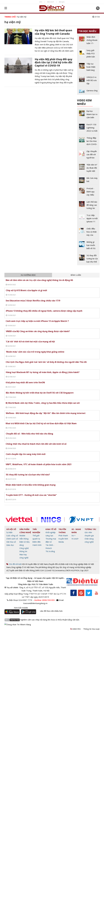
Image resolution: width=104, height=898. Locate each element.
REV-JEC (62, 2)
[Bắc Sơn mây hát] (88, 181)
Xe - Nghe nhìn (76, 531)
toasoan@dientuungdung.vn (35, 603)
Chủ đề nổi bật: (15, 564)
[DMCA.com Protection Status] (12, 619)
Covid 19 (50, 570)
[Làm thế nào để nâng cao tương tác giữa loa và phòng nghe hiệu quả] (88, 206)
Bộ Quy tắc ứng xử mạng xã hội (66, 567)
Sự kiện (9, 532)
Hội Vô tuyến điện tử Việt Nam (35, 564)
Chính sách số (12, 538)
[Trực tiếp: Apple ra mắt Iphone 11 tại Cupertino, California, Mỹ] (88, 219)
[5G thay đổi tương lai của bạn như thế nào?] (88, 258)
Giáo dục (10, 545)
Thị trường (50, 551)
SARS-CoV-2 (40, 570)
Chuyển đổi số (54, 564)
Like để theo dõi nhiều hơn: (51, 611)
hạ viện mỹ (21, 16)
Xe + (73, 535)
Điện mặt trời (66, 564)
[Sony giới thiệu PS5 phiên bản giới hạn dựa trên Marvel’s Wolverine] (88, 54)
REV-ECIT (50, 2)
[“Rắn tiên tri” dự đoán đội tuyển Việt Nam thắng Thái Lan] (88, 168)
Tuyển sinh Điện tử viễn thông (22, 570)
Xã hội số (11, 529)
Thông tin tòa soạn (91, 629)
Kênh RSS (76, 629)
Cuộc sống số (12, 535)
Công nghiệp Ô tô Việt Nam (22, 567)
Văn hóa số (11, 542)
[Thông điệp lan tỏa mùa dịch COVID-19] (88, 142)
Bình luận (76, 275)
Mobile (22, 535)
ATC (40, 2)
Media (61, 542)
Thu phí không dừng (43, 567)
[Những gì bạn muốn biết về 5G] (88, 246)
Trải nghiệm (36, 531)
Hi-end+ (75, 538)
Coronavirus (59, 570)
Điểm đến (36, 542)
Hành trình (36, 545)
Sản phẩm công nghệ (25, 531)
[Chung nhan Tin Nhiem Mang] (17, 624)
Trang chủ (10, 16)
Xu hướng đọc (28, 275)
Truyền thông (62, 531)
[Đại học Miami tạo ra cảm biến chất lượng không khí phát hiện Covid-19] (88, 115)
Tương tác (90, 529)
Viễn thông (24, 538)
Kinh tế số (51, 529)
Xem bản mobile (21, 607)
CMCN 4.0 (69, 570)
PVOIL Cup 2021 (81, 570)
